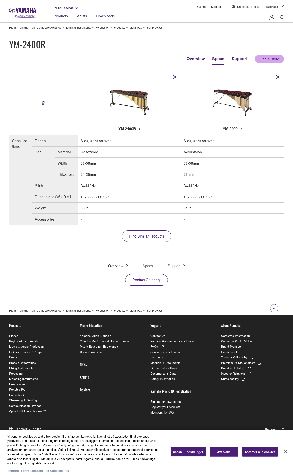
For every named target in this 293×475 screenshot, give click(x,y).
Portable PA (17, 389)
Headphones (17, 384)
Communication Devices (25, 405)
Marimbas (136, 27)
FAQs (154, 346)
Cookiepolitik (59, 470)
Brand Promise (231, 346)
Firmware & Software (164, 368)
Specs (218, 58)
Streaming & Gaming (23, 400)
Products (60, 16)
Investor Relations (233, 373)
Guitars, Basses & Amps (25, 352)
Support (216, 6)
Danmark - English (248, 6)
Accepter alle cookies (260, 452)
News (83, 364)
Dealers (201, 6)
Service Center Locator (165, 352)
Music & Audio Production (26, 346)
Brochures (157, 357)
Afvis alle (224, 452)
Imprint (13, 470)
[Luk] (286, 452)
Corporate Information (235, 336)
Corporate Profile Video (236, 341)
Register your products (165, 407)
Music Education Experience (99, 346)
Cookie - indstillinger (188, 452)
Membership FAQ (162, 412)
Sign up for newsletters (165, 401)
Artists (82, 16)
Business (272, 7)
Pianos (13, 336)
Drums (13, 357)
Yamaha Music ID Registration (170, 391)
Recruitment (229, 352)
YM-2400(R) (154, 27)
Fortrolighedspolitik (35, 470)
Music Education (91, 325)
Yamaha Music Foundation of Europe (104, 341)
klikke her (113, 458)
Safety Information (162, 378)
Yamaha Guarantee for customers (172, 341)
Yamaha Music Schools (95, 336)
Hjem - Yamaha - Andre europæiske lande (35, 27)
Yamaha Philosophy (234, 357)
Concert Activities (91, 352)
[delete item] (174, 77)
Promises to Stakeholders (238, 362)
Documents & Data (163, 373)
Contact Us (157, 336)
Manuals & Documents (165, 362)
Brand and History (233, 368)
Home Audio (17, 395)
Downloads (105, 16)
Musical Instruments (78, 27)
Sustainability (230, 378)
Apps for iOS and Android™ (27, 411)
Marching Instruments (23, 378)
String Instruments (21, 368)
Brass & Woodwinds (22, 362)
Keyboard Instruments (23, 341)
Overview (196, 58)
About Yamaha (231, 325)
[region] (146, 452)
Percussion (63, 8)
